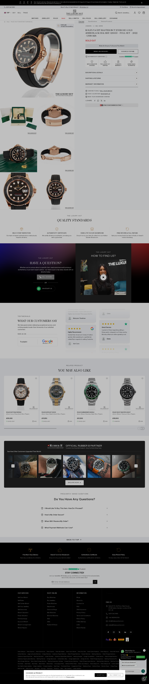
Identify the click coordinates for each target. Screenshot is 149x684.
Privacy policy (70, 677)
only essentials (115, 675)
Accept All (101, 675)
